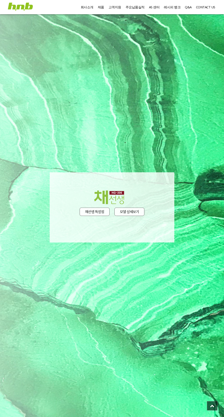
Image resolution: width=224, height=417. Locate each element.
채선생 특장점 (94, 213)
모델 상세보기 (129, 213)
